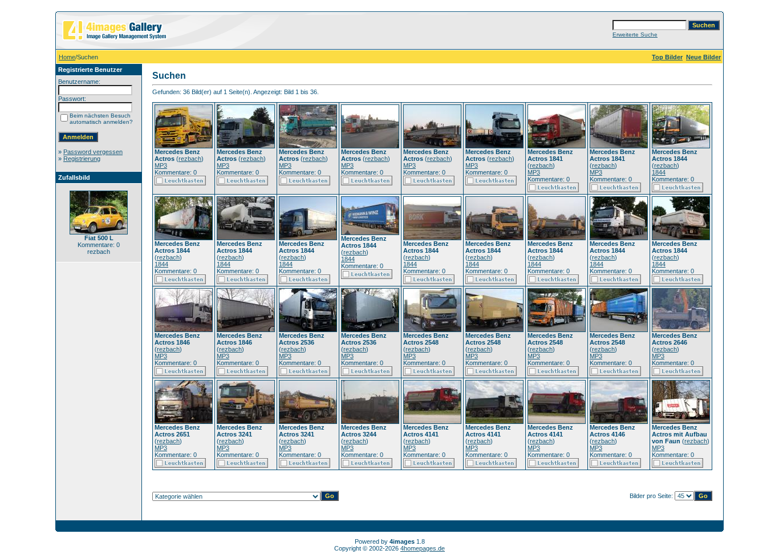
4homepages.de (422, 548)
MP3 (161, 165)
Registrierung (81, 158)
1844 (659, 172)
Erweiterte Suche (635, 34)
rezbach (189, 158)
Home (67, 57)
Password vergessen (93, 151)
